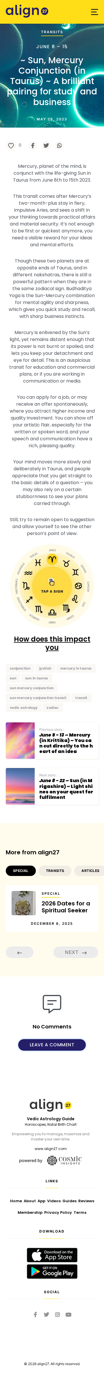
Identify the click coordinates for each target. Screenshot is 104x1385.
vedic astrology (24, 707)
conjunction (20, 668)
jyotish (45, 668)
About (30, 1201)
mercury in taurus (76, 668)
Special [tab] (21, 870)
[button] (94, 12)
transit (81, 698)
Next (72, 952)
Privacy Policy (58, 1212)
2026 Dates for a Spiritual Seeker (66, 907)
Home (16, 1201)
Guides (69, 1201)
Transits (52, 32)
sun (13, 678)
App (41, 1201)
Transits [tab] (55, 870)
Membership (30, 1212)
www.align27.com (51, 1148)
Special (51, 893)
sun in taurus (36, 678)
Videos (54, 1201)
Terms (80, 1212)
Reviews (86, 1201)
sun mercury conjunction (31, 688)
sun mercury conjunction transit (38, 698)
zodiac (52, 707)
